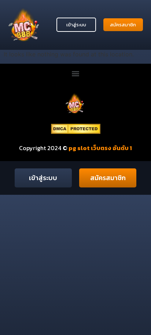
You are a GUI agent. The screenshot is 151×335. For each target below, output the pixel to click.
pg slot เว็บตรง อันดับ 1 (99, 148)
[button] (76, 73)
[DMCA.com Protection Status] (75, 131)
